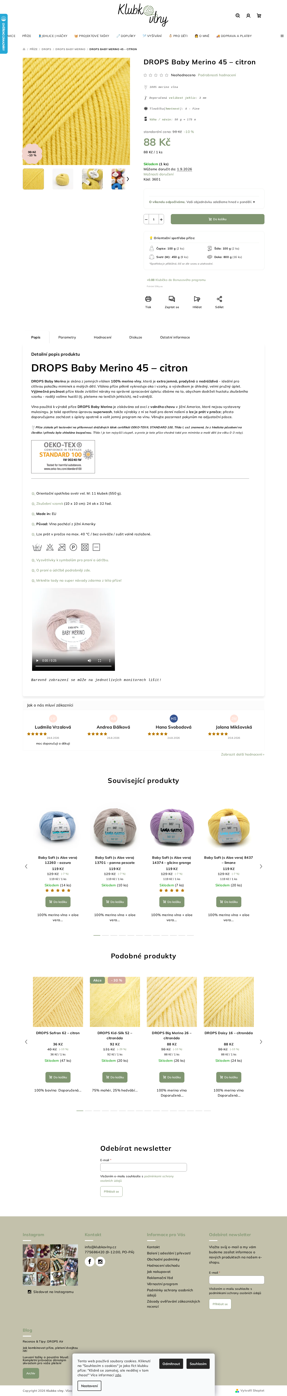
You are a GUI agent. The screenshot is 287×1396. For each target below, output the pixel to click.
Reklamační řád (160, 1278)
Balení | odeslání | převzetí (169, 1253)
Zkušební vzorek (49, 503)
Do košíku (219, 219)
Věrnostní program (162, 1284)
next (261, 866)
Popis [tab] (36, 337)
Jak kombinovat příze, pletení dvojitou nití (50, 1349)
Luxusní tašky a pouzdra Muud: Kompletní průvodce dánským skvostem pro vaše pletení (46, 1360)
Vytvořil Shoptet (252, 1390)
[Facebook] (90, 1261)
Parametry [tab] (67, 337)
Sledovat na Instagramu (53, 1292)
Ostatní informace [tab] (175, 337)
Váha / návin (160, 119)
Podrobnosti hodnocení (217, 75)
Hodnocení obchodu (163, 1265)
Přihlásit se (111, 1191)
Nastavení (89, 1386)
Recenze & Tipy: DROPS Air (43, 1341)
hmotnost (173, 108)
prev (26, 866)
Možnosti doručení (159, 174)
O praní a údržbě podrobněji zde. (63, 570)
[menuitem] (9, 36)
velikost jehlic (182, 98)
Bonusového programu (189, 280)
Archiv (30, 1373)
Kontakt (153, 1247)
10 (181, 935)
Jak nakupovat (159, 1271)
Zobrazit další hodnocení (241, 754)
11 (190, 935)
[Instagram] (100, 1261)
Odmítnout (171, 1364)
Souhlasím (198, 1364)
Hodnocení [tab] (103, 337)
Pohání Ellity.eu (155, 286)
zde (118, 1375)
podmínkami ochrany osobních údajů (235, 1293)
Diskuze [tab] (135, 337)
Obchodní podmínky (163, 1259)
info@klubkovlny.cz (100, 1247)
